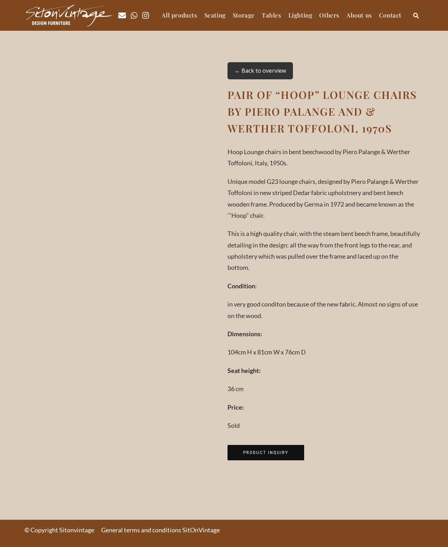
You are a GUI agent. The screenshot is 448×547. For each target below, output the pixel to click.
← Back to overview (260, 70)
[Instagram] (145, 15)
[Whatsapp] (134, 15)
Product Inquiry (265, 452)
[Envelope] (122, 15)
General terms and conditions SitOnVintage (160, 530)
